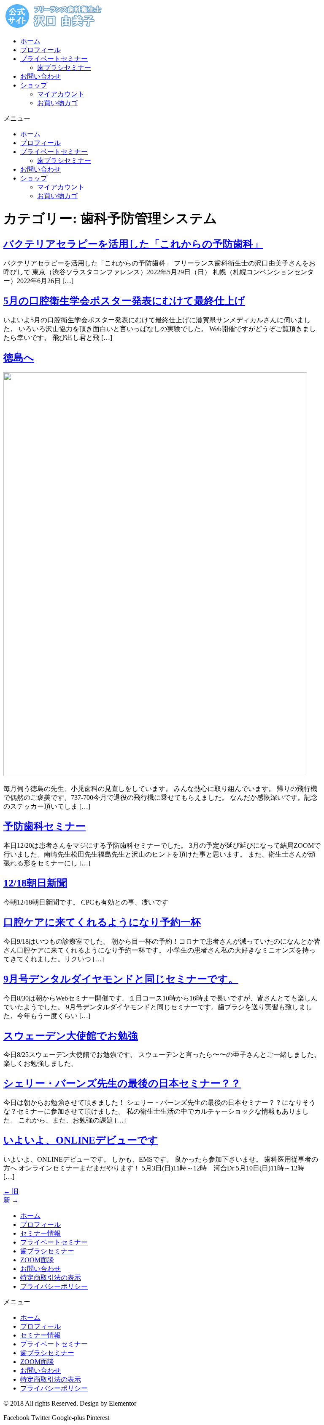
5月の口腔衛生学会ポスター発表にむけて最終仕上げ (124, 300)
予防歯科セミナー (44, 826)
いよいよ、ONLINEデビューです (80, 1140)
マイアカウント (60, 94)
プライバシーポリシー (54, 1286)
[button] (162, 118)
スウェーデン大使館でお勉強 (70, 1035)
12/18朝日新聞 (35, 883)
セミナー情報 (40, 1233)
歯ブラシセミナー (64, 67)
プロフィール (40, 49)
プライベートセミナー (54, 58)
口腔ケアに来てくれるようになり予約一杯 (102, 922)
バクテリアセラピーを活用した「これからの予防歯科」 (133, 244)
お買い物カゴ (57, 102)
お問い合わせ (40, 76)
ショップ (33, 85)
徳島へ (18, 357)
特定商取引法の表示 (50, 1277)
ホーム (30, 41)
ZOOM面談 (37, 1259)
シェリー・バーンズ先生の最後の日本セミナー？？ (122, 1083)
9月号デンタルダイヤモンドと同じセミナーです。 (120, 979)
